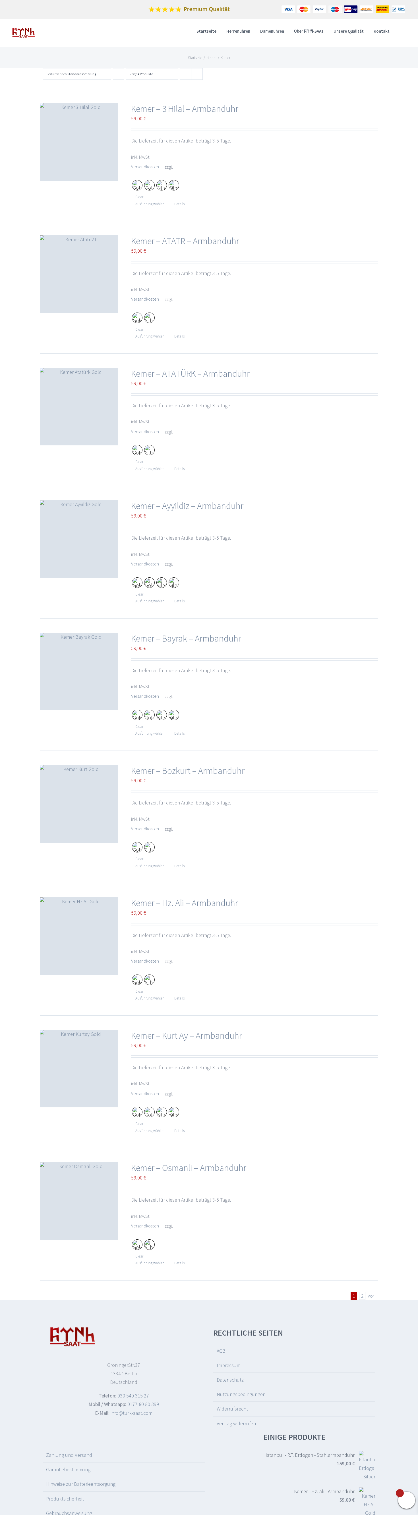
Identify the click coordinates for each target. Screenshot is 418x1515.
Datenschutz (230, 1379)
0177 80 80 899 (143, 1404)
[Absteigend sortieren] (118, 74)
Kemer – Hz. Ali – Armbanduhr (184, 903)
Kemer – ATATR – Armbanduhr (185, 241)
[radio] (137, 185)
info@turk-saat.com (131, 1413)
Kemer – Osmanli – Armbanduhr (188, 1168)
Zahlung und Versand (69, 1455)
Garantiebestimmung (68, 1469)
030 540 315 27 (133, 1395)
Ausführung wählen (149, 204)
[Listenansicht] (196, 73)
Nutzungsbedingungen (241, 1394)
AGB (221, 1351)
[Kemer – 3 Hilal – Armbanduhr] (79, 142)
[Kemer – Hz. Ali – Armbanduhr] (79, 936)
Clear (139, 196)
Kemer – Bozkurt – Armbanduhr (188, 770)
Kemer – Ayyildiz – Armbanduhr (187, 506)
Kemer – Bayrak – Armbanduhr (186, 638)
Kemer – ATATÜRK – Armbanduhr (190, 373)
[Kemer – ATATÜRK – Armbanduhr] (79, 407)
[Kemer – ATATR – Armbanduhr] (79, 274)
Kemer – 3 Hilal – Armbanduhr (184, 108)
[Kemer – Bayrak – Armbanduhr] (79, 672)
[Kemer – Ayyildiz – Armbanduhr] (79, 539)
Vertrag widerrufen (236, 1423)
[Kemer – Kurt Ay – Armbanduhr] (79, 1069)
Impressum (229, 1365)
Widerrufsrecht (232, 1408)
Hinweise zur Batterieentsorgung (80, 1484)
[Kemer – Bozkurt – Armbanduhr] (79, 804)
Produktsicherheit (65, 1498)
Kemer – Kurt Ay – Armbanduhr (186, 1035)
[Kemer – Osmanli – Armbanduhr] (79, 1201)
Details (179, 204)
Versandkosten (145, 166)
